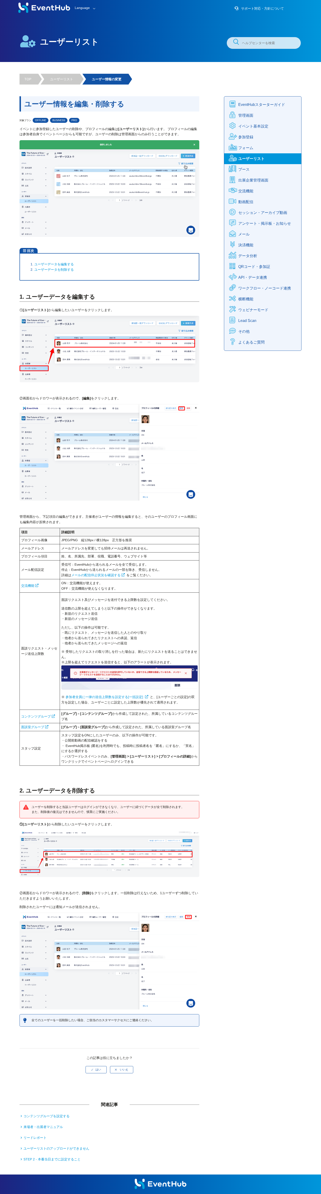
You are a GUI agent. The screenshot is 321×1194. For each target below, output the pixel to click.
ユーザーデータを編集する (54, 264)
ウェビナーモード (253, 310)
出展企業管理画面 (253, 180)
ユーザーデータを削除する (54, 269)
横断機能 (245, 299)
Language (82, 8)
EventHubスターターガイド (261, 105)
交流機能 (27, 585)
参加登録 (245, 137)
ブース (244, 169)
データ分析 (247, 256)
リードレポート (35, 1138)
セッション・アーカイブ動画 (262, 213)
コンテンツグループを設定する (46, 1116)
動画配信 (245, 202)
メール (244, 234)
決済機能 (245, 245)
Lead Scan (247, 321)
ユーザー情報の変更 (106, 79)
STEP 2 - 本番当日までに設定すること (52, 1159)
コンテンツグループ (36, 716)
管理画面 (245, 115)
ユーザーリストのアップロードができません (56, 1148)
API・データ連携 (252, 277)
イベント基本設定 (253, 126)
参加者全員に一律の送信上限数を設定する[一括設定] (105, 697)
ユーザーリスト (61, 79)
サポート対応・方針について (262, 8)
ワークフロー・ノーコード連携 (264, 288)
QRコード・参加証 (254, 267)
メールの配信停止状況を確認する (96, 575)
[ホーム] (44, 12)
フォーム (245, 148)
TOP (27, 79)
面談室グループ (32, 727)
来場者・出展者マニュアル (43, 1127)
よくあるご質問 (251, 342)
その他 (244, 331)
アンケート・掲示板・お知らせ (264, 223)
